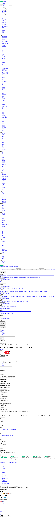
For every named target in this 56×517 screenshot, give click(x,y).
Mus (2, 247)
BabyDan (3, 184)
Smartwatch (3, 71)
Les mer (3, 359)
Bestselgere (3, 88)
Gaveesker (3, 136)
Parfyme (3, 111)
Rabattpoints (3, 468)
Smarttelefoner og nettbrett (5, 68)
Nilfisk (2, 206)
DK (3, 503)
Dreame (3, 209)
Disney (3, 53)
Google (3, 256)
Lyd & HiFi (3, 69)
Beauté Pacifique (4, 125)
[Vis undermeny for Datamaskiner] (5, 14)
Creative (3, 258)
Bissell (2, 78)
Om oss (3, 471)
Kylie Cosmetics (4, 127)
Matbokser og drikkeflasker (5, 43)
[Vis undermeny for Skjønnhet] (5, 10)
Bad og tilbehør (4, 178)
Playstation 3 (3, 93)
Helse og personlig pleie (5, 26)
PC (2, 97)
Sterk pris (3, 31)
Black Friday (3, 472)
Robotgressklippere (4, 199)
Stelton (3, 155)
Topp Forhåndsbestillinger (5, 106)
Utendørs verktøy (4, 201)
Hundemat (3, 218)
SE (2, 506)
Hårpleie (3, 112)
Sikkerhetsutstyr (4, 179)
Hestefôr (3, 225)
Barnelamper (3, 180)
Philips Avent (3, 188)
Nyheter (3, 32)
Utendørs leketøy (4, 46)
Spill (2, 38)
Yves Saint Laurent (4, 123)
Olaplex (3, 122)
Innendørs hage (4, 149)
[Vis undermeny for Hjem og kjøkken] (6, 11)
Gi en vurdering (2, 339)
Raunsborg (3, 124)
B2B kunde (3, 3)
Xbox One (3, 96)
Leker (2, 18)
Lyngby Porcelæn (4, 154)
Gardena (3, 205)
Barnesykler (3, 39)
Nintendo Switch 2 (4, 94)
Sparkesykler (3, 42)
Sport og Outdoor (4, 482)
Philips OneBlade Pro (4, 81)
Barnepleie (3, 118)
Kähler (2, 166)
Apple (2, 79)
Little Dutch (3, 56)
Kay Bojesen (3, 161)
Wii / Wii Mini (3, 100)
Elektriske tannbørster (4, 116)
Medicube (3, 128)
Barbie (2, 50)
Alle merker (3, 77)
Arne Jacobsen (3, 163)
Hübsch (3, 165)
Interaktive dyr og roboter (5, 41)
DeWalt (3, 208)
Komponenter (3, 249)
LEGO (3, 49)
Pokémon (3, 51)
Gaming (3, 245)
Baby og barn (3, 480)
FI (2, 505)
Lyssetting (3, 147)
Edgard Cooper (4, 237)
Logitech (3, 80)
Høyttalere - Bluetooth (4, 70)
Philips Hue (3, 210)
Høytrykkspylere (4, 198)
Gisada (3, 130)
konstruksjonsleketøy (4, 36)
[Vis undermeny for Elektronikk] (5, 8)
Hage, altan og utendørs (5, 478)
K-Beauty (3, 134)
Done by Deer (3, 186)
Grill (2, 197)
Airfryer (3, 142)
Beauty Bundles (4, 135)
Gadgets (3, 27)
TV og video (3, 67)
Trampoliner (3, 45)
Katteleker (3, 221)
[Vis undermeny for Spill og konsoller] (6, 9)
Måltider (3, 173)
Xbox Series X (3, 95)
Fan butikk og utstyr (4, 481)
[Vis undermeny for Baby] (3, 12)
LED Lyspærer (3, 334)
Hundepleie (3, 219)
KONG (3, 230)
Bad (2, 145)
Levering (3, 466)
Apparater (3, 141)
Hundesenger (3, 220)
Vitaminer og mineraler (4, 117)
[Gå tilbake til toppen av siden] (0, 455)
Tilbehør (3, 74)
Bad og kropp (3, 114)
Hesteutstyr (3, 226)
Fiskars (3, 159)
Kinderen (3, 21)
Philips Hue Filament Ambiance (9, 426)
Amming (3, 175)
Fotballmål (3, 40)
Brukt (2, 107)
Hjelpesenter (3, 465)
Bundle (3, 435)
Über (2, 233)
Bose (2, 84)
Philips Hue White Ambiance (12, 429)
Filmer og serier (4, 24)
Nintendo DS (3, 99)
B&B (2, 232)
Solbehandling (3, 115)
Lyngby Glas (3, 162)
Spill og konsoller (4, 19)
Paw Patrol (3, 57)
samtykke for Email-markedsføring (7, 488)
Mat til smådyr (3, 223)
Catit (2, 231)
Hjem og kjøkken (4, 477)
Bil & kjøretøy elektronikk (5, 72)
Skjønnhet (3, 20)
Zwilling (3, 157)
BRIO (2, 55)
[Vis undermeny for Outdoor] (4, 13)
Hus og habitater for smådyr (5, 224)
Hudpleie (3, 113)
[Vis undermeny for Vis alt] (4, 7)
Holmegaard (3, 160)
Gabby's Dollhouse (4, 58)
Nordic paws (3, 234)
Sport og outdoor (4, 22)
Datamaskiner (3, 23)
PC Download (3, 98)
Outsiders (3, 52)
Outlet (2, 33)
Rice (2, 189)
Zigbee (5, 432)
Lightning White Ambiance (5, 429)
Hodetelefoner (3, 248)
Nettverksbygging (4, 251)
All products (3, 30)
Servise (3, 144)
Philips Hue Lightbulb (6, 435)
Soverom (3, 148)
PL (2, 509)
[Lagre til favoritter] (0, 454)
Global (2, 156)
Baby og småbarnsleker (4, 37)
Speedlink (3, 257)
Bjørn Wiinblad (4, 164)
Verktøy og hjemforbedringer (5, 483)
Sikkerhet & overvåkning (5, 73)
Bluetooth (3, 432)
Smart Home (3, 333)
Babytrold (3, 185)
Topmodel (3, 54)
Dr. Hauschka (3, 126)
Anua (2, 129)
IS (2, 508)
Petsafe (3, 235)
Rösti (2, 153)
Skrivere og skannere (4, 250)
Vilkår (1, 511)
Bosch (2, 207)
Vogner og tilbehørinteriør (5, 176)
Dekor (2, 146)
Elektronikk (3, 332)
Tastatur (3, 246)
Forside (1, 331)
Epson (2, 255)
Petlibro (3, 236)
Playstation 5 (3, 92)
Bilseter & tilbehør (4, 174)
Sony (2, 83)
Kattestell (3, 222)
